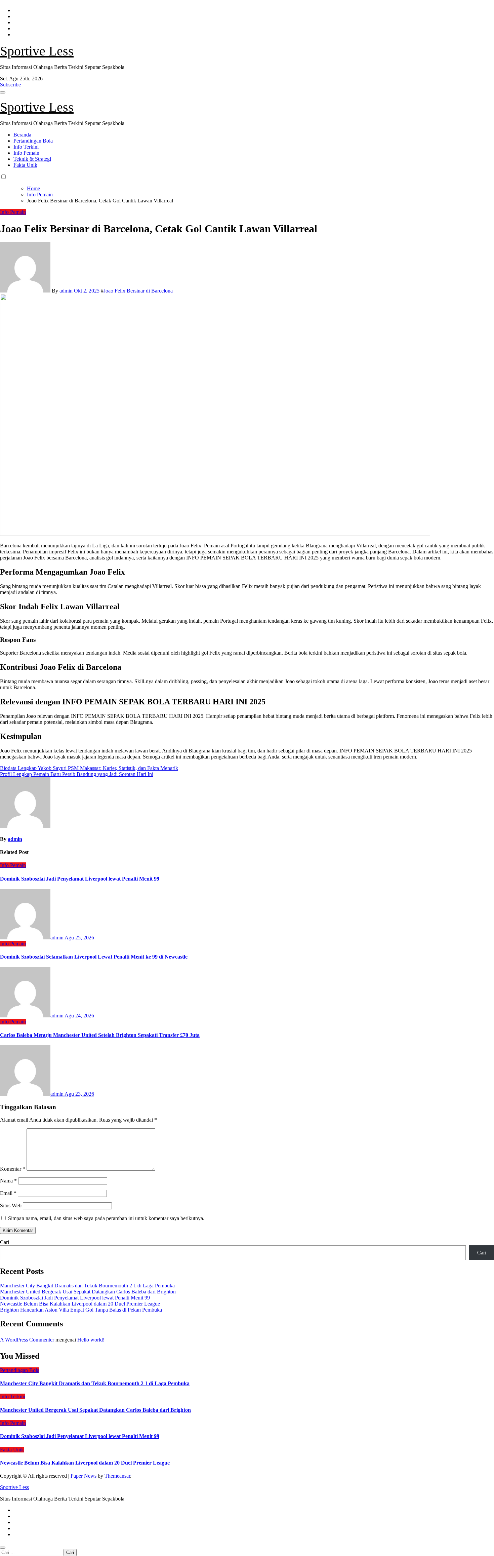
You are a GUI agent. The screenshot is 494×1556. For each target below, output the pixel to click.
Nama (8, 1180)
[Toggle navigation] (2, 92)
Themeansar (117, 1476)
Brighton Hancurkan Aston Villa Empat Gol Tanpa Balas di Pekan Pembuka (81, 1310)
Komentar (12, 1169)
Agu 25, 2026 (79, 937)
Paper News (83, 1476)
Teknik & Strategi (32, 159)
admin (66, 291)
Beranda (22, 135)
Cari (4, 1242)
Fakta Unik (25, 165)
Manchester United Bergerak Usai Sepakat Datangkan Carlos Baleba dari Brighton (88, 1291)
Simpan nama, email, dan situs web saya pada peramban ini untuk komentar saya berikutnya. (106, 1218)
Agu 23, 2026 (79, 1094)
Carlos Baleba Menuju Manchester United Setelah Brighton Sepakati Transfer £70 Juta (100, 1035)
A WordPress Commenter (27, 1340)
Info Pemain (26, 153)
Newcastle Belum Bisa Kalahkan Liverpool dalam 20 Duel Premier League (80, 1304)
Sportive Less (37, 51)
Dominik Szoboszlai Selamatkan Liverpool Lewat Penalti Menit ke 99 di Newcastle (94, 957)
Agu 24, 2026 (79, 1015)
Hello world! (91, 1340)
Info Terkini (26, 147)
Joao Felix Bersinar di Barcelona (138, 291)
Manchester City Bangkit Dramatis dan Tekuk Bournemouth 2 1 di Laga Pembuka (87, 1285)
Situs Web (11, 1205)
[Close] (2, 1548)
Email (8, 1193)
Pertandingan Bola (33, 141)
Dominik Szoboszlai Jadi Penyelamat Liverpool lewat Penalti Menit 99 (79, 879)
